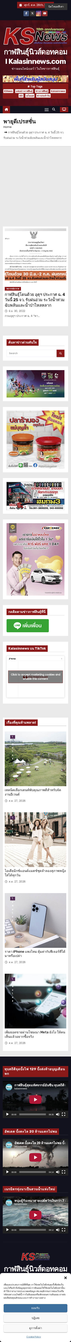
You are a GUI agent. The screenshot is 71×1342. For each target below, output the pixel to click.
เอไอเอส (30, 95)
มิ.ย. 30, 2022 (17, 311)
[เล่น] (7, 1114)
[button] (65, 1277)
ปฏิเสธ (36, 1318)
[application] (35, 1099)
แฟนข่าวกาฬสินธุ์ (24, 91)
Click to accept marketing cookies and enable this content (35, 677)
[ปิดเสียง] (58, 1114)
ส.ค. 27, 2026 (17, 801)
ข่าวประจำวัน (43, 95)
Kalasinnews (58, 91)
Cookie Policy (33, 1336)
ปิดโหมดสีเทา (56, 6)
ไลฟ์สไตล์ (12, 737)
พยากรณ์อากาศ (13, 288)
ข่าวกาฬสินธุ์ (42, 91)
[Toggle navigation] (46, 109)
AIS (21, 95)
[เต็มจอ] (63, 1114)
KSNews (8, 91)
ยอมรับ (35, 1308)
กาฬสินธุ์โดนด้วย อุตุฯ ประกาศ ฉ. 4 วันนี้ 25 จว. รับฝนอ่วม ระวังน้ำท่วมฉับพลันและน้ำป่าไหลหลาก (35, 300)
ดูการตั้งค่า (35, 1328)
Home (7, 127)
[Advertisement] (35, 183)
